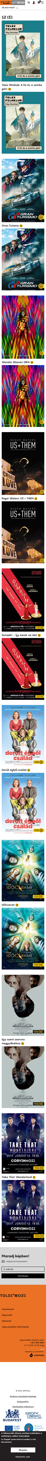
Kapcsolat (7, 1315)
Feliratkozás (23, 1276)
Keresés (29, 2)
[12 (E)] (9, 89)
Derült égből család (14, 769)
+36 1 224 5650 (37, 1342)
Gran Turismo (10, 225)
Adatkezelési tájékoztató (23, 1406)
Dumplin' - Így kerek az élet (19, 635)
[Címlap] (12, 2)
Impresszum (8, 1309)
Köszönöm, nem (23, 1457)
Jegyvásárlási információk (15, 1327)
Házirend (6, 1321)
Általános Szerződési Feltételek (23, 1396)
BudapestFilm (23, 1401)
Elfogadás (23, 1450)
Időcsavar (8, 904)
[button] (35, 2)
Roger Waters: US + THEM (18, 498)
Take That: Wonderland (17, 1177)
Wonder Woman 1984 (16, 362)
